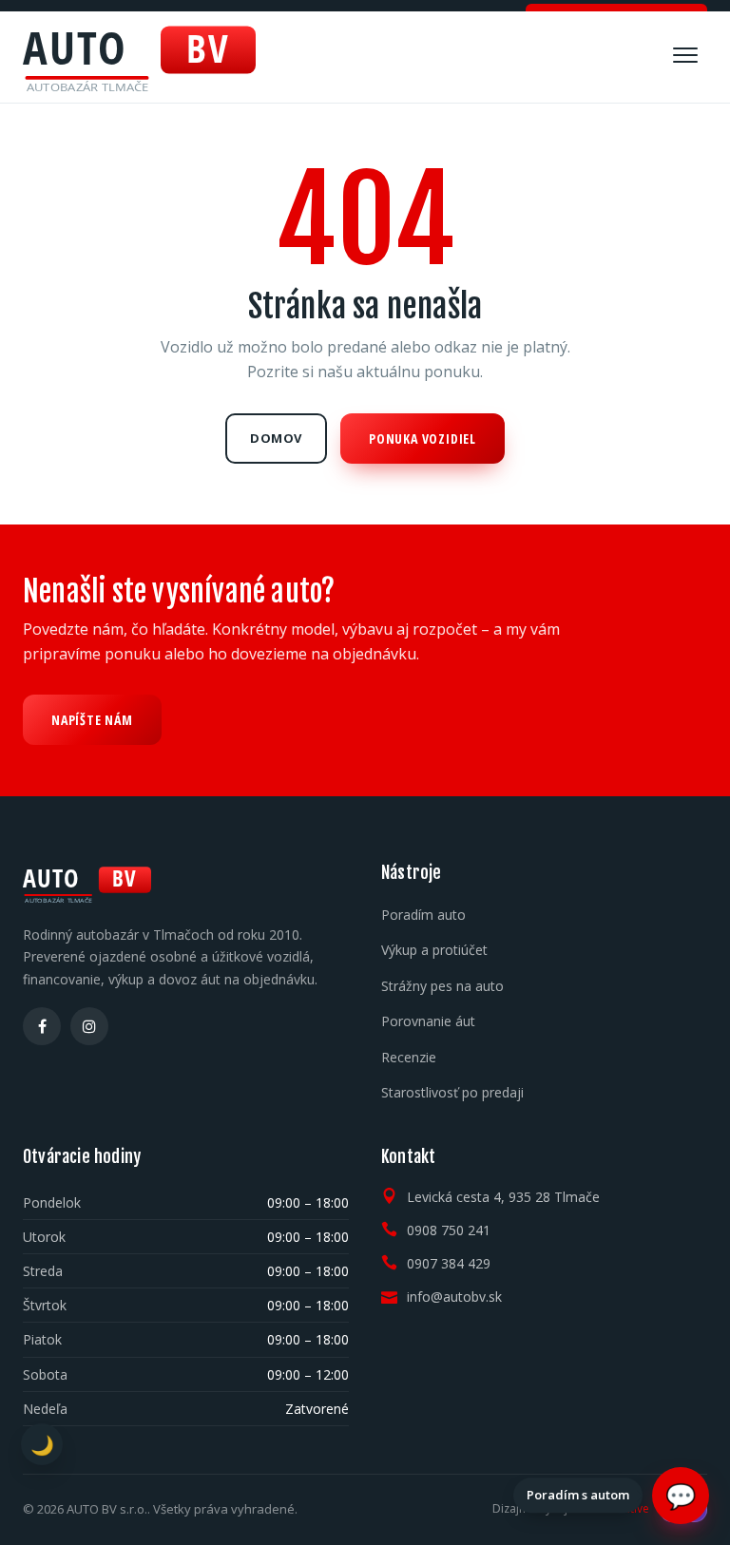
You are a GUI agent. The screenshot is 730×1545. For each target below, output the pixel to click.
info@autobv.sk (454, 1297)
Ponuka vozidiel (422, 438)
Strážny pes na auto (442, 986)
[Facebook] (42, 1026)
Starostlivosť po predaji (452, 1092)
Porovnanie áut (428, 1021)
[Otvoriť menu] (685, 55)
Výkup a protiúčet (434, 950)
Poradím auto (423, 915)
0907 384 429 (448, 1263)
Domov (276, 438)
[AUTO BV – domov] (139, 57)
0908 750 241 (448, 1230)
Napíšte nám (92, 720)
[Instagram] (89, 1026)
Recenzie (408, 1057)
